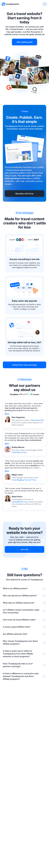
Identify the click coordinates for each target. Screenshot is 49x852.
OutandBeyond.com (19, 502)
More (7, 414)
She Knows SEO (37, 420)
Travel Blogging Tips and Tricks (24, 480)
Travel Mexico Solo (19, 452)
